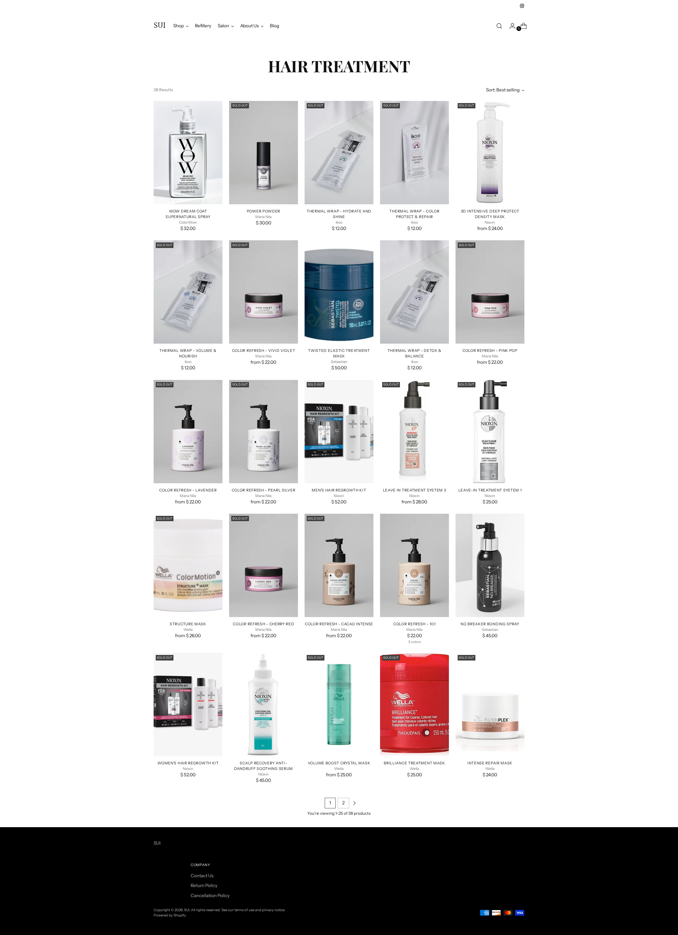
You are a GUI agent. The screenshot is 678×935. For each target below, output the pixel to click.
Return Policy (204, 885)
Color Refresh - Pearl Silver (264, 490)
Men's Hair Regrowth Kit (339, 490)
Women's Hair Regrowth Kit (187, 763)
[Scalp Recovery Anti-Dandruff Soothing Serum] (263, 704)
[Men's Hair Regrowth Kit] (339, 431)
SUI (186, 910)
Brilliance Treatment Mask (414, 763)
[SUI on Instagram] (522, 5)
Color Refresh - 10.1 (414, 624)
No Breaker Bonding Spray (490, 624)
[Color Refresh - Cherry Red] (263, 565)
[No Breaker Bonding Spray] (490, 565)
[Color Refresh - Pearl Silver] (263, 431)
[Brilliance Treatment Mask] (414, 704)
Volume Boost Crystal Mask (339, 763)
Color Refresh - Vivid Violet (263, 350)
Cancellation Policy (210, 895)
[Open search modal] (499, 26)
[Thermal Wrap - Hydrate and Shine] (339, 152)
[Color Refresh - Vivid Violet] (263, 292)
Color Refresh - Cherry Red (263, 624)
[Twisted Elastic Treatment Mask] (339, 292)
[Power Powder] (263, 152)
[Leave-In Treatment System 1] (490, 431)
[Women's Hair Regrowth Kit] (188, 704)
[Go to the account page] (510, 26)
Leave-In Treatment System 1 (490, 490)
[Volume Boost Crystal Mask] (339, 704)
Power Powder (263, 211)
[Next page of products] (354, 803)
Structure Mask (188, 624)
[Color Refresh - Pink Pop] (490, 292)
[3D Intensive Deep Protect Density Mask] (490, 152)
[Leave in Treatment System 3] (414, 431)
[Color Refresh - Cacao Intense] (339, 565)
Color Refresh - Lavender (188, 490)
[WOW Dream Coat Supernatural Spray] (188, 152)
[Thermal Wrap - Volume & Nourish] (188, 292)
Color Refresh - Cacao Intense (339, 624)
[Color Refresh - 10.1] (414, 565)
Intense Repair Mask (489, 763)
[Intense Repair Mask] (490, 704)
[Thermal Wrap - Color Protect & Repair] (414, 152)
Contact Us (202, 875)
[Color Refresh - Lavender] (188, 431)
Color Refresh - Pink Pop (490, 350)
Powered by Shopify (170, 915)
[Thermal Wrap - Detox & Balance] (414, 292)
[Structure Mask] (188, 565)
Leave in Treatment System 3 (414, 490)
